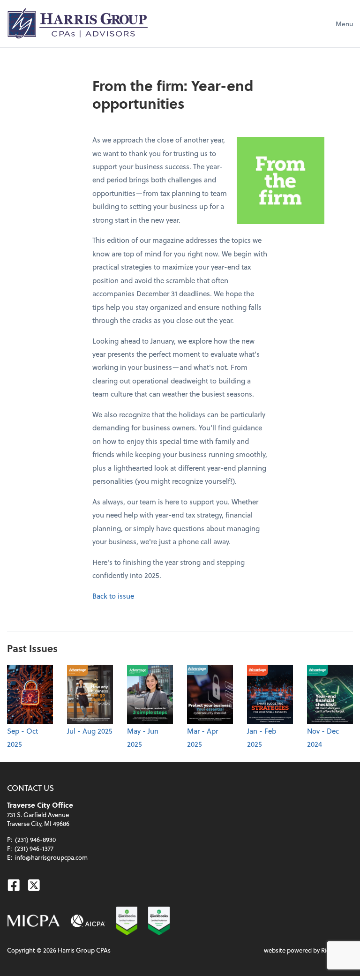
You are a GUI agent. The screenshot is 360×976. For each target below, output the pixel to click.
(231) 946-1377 (34, 848)
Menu (344, 24)
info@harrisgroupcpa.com (51, 857)
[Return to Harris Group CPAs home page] (77, 23)
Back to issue (113, 596)
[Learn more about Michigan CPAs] (33, 921)
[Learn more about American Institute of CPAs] (88, 921)
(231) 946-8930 (35, 839)
